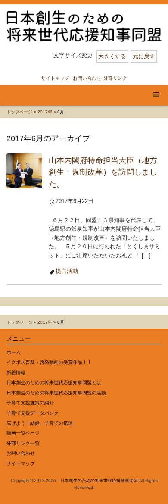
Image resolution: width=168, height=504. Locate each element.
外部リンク (115, 78)
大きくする (112, 56)
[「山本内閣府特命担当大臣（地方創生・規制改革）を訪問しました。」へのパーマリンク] (24, 170)
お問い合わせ (87, 78)
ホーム (13, 352)
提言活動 (67, 271)
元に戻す (144, 56)
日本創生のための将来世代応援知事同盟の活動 (56, 392)
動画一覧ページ (23, 432)
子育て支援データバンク (32, 413)
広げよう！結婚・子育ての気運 (39, 423)
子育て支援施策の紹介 (30, 402)
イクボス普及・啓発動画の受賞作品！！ (49, 362)
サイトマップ (55, 78)
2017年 (44, 112)
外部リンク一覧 (23, 443)
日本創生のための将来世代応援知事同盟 (99, 480)
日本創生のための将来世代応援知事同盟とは (53, 382)
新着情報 (15, 372)
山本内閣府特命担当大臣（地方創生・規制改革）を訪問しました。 (103, 172)
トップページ (19, 112)
